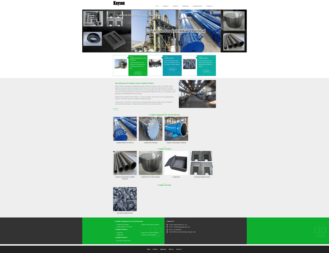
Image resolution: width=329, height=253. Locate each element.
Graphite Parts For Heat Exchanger (150, 177)
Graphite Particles (121, 237)
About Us (175, 6)
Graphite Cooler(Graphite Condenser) (176, 142)
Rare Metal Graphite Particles (125, 213)
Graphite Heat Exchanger (150, 142)
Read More (138, 73)
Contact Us (209, 6)
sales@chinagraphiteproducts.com (182, 227)
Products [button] (165, 6)
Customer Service (197, 6)
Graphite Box (176, 177)
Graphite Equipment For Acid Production (129, 221)
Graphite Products (121, 229)
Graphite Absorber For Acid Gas (124, 142)
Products (155, 249)
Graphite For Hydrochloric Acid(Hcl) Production (125, 177)
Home (157, 6)
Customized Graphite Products (202, 177)
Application (185, 6)
